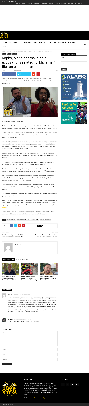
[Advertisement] (44, 18)
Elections (52, 42)
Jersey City (17, 3)
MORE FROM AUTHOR (22, 259)
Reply (9, 313)
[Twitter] (72, 384)
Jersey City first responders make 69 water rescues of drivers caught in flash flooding (29, 278)
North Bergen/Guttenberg (47, 3)
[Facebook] (62, 384)
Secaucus (63, 3)
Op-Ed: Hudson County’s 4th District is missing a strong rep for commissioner (48, 278)
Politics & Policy (15, 42)
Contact (6, 46)
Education (42, 42)
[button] (85, 44)
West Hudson (70, 3)
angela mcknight (11, 219)
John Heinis (6, 70)
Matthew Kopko (35, 219)
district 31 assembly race (23, 219)
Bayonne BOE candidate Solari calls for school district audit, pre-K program (46, 236)
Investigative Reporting (66, 42)
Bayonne (24, 3)
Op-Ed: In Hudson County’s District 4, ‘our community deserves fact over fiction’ (8, 278)
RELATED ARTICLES (8, 259)
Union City (57, 3)
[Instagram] (67, 384)
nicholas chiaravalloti (45, 219)
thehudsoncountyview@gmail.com (40, 398)
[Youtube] (77, 384)
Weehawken (36, 3)
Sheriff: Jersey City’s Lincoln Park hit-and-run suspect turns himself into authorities (15, 236)
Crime (35, 42)
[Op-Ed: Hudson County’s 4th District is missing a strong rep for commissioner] (49, 269)
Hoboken (30, 3)
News (5, 42)
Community (27, 42)
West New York (78, 3)
